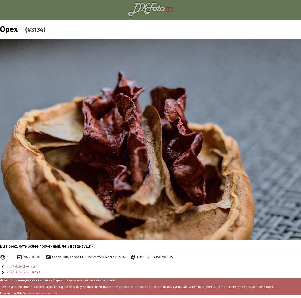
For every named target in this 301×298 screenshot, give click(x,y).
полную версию (46, 293)
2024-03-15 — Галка (23, 272)
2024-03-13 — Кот (22, 266)
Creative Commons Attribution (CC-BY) (133, 287)
